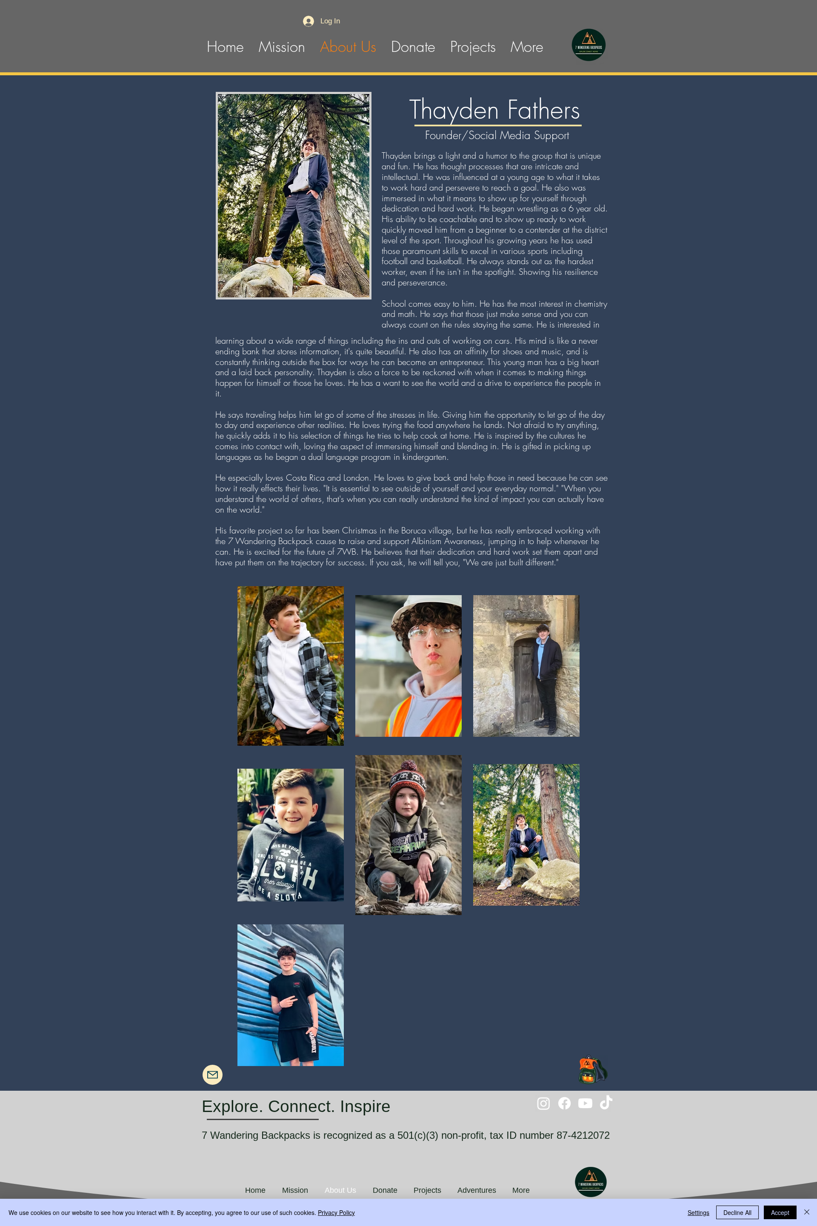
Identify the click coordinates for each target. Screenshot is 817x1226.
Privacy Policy (336, 1212)
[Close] (807, 1212)
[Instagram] (543, 1103)
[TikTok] (606, 1103)
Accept (780, 1212)
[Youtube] (585, 1103)
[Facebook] (564, 1103)
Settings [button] (698, 1212)
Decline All (737, 1212)
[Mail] (213, 1075)
